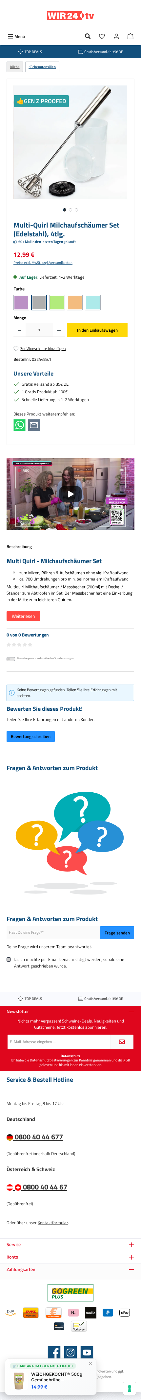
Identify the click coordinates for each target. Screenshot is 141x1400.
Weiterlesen (23, 616)
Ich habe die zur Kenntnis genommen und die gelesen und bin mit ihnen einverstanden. (70, 1062)
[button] (70, 494)
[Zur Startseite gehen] (70, 15)
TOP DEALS (33, 51)
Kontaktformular (53, 1222)
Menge (19, 318)
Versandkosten (99, 1371)
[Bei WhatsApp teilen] (19, 424)
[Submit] (122, 1042)
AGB (126, 1060)
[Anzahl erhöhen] (59, 330)
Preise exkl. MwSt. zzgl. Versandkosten (42, 262)
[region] (70, 150)
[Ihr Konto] (116, 36)
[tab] (70, 586)
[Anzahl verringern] (19, 330)
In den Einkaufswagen (97, 330)
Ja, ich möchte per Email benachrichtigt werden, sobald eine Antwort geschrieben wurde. (69, 962)
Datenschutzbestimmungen (51, 1060)
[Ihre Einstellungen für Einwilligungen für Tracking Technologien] (129, 1388)
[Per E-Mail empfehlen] (34, 424)
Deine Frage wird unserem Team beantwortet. (49, 947)
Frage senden (117, 933)
